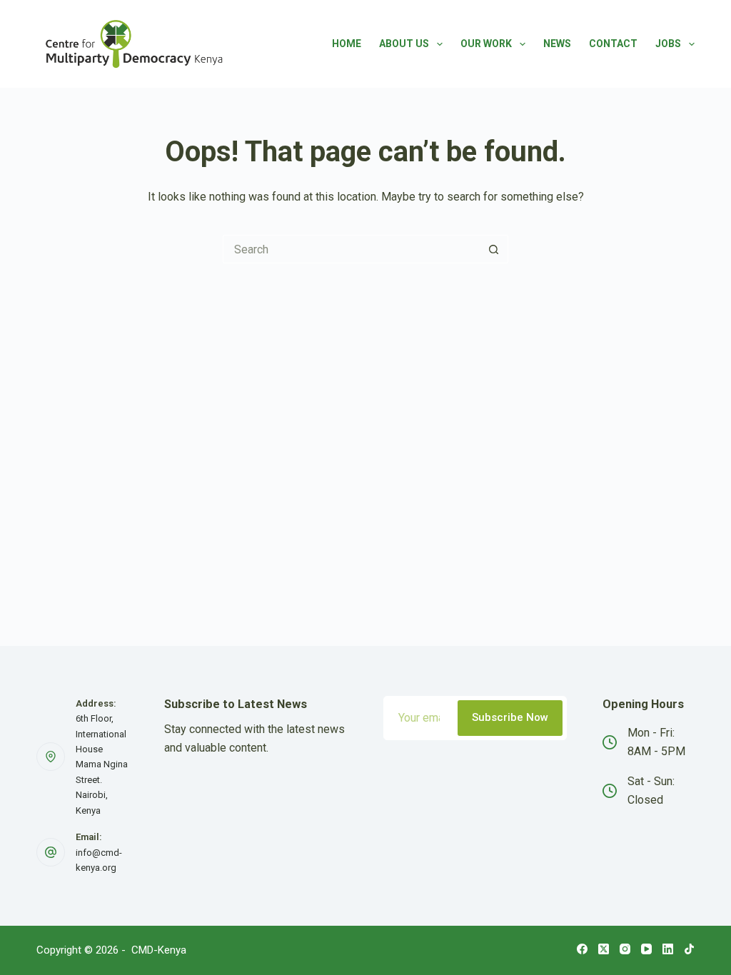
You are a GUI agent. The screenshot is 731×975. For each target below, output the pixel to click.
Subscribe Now (510, 717)
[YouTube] (646, 949)
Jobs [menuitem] (668, 43)
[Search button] (494, 249)
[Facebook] (582, 949)
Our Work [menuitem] (486, 43)
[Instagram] (625, 949)
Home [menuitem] (346, 43)
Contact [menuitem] (613, 43)
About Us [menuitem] (404, 43)
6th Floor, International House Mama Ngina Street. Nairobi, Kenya (102, 764)
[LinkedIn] (667, 949)
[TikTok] (689, 949)
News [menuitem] (557, 43)
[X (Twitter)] (603, 949)
